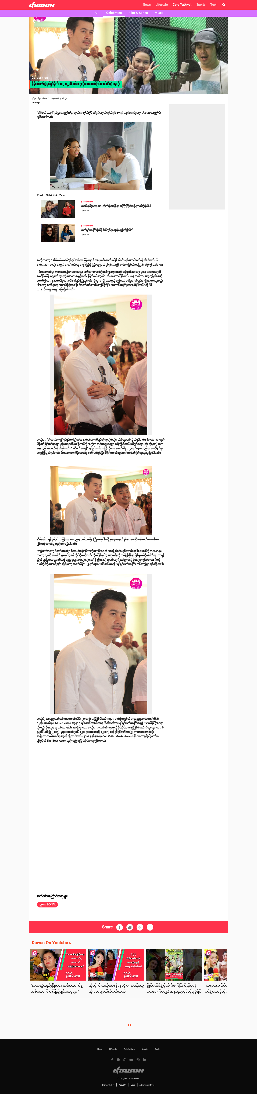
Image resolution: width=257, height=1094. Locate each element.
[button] (47, 904)
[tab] (96, 13)
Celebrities (114, 13)
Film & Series (138, 13)
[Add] (119, 927)
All (96, 13)
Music (159, 13)
